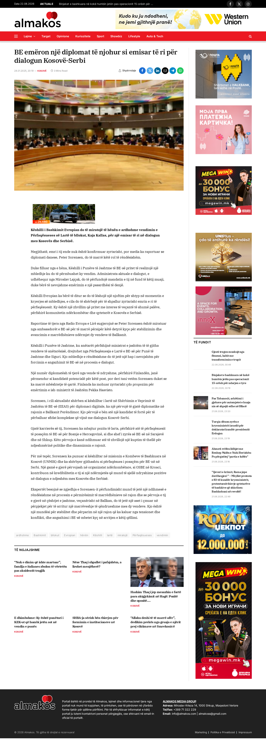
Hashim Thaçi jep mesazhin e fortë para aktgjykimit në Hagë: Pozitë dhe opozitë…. (155, 596)
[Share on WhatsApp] (180, 70)
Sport (100, 36)
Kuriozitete (83, 36)
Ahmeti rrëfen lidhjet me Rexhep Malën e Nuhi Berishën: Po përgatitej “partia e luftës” (231, 452)
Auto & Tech (154, 36)
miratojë (123, 535)
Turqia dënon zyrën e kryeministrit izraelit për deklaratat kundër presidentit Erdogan (231, 427)
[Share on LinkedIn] (157, 70)
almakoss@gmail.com (212, 713)
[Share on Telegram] (172, 70)
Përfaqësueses (142, 535)
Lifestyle (134, 36)
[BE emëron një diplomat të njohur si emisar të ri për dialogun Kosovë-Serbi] (99, 135)
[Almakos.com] (37, 19)
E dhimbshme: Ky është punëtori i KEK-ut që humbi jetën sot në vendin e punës (38, 622)
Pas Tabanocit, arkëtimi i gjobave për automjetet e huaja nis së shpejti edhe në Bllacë (231, 402)
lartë (110, 535)
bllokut (55, 535)
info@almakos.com (184, 713)
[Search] (250, 36)
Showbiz (116, 36)
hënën (84, 535)
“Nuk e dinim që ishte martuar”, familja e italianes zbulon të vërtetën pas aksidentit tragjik (40, 566)
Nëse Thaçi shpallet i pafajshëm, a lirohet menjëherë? (97, 564)
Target (45, 36)
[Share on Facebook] (142, 70)
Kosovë (42, 70)
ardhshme (22, 535)
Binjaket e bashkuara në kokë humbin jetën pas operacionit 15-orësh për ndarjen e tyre (107, 3)
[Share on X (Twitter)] (150, 70)
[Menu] (16, 36)
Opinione (63, 36)
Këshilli (97, 535)
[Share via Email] (165, 70)
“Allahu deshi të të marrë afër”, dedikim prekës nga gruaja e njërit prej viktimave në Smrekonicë (155, 622)
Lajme (28, 36)
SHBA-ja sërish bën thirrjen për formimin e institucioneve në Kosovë (95, 622)
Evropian (69, 535)
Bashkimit (40, 535)
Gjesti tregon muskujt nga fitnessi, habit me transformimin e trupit (228, 355)
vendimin (162, 535)
